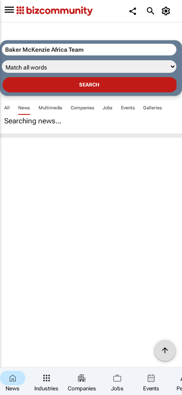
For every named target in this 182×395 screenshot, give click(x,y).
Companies (82, 108)
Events (128, 108)
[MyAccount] (167, 11)
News (24, 108)
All (7, 108)
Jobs (107, 108)
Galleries (152, 108)
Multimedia (50, 108)
